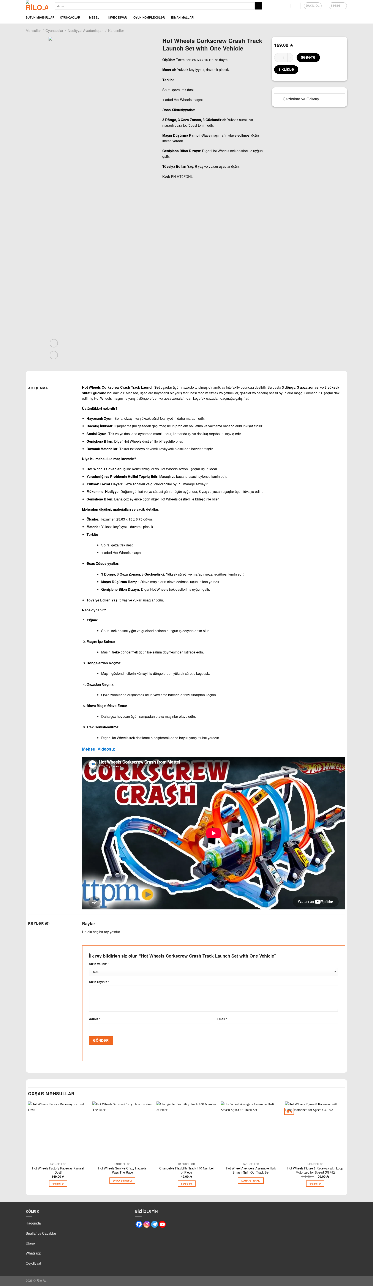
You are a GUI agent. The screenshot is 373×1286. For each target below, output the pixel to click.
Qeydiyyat (33, 1263)
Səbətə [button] (58, 1183)
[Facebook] (139, 1224)
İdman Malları (182, 17)
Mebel (94, 17)
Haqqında (33, 1223)
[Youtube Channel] (162, 1224)
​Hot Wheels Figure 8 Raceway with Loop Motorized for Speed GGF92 (315, 1170)
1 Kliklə (286, 69)
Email (222, 1019)
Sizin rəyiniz (99, 982)
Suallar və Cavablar (41, 1233)
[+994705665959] (286, 6)
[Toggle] (278, 99)
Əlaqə (30, 1243)
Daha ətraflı (122, 1180)
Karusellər (116, 30)
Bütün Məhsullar (40, 17)
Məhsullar (33, 30)
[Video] (54, 343)
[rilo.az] (37, 5)
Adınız (94, 1019)
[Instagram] (146, 1224)
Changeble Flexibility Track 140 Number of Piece (186, 1170)
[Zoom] (54, 355)
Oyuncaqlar (70, 17)
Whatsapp (33, 1253)
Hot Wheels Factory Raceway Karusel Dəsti (58, 1170)
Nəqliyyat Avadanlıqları (85, 30)
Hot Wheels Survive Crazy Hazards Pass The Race (122, 1170)
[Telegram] (154, 1224)
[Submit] (258, 5)
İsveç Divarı (118, 17)
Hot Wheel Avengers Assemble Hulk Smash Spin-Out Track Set (251, 1170)
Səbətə (308, 57)
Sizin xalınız (99, 964)
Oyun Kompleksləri (149, 17)
